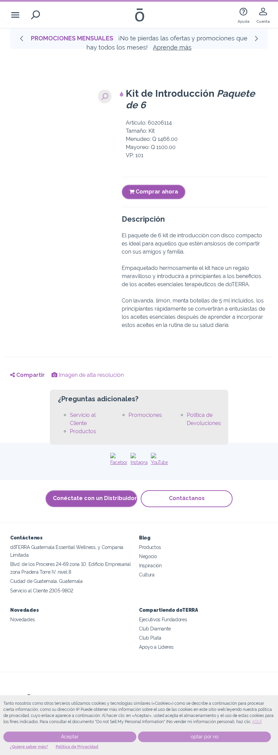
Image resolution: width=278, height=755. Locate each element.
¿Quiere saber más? (29, 746)
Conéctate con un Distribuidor (95, 498)
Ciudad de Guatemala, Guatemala (46, 581)
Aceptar (70, 736)
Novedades (22, 619)
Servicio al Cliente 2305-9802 (41, 590)
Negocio (148, 556)
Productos (83, 431)
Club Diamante (155, 628)
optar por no (204, 736)
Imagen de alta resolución (90, 375)
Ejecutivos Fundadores (163, 619)
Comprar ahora (156, 191)
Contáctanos (187, 498)
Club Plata (150, 638)
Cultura (147, 574)
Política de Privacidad (77, 746)
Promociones (145, 415)
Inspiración (150, 565)
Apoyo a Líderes (156, 647)
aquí (257, 721)
